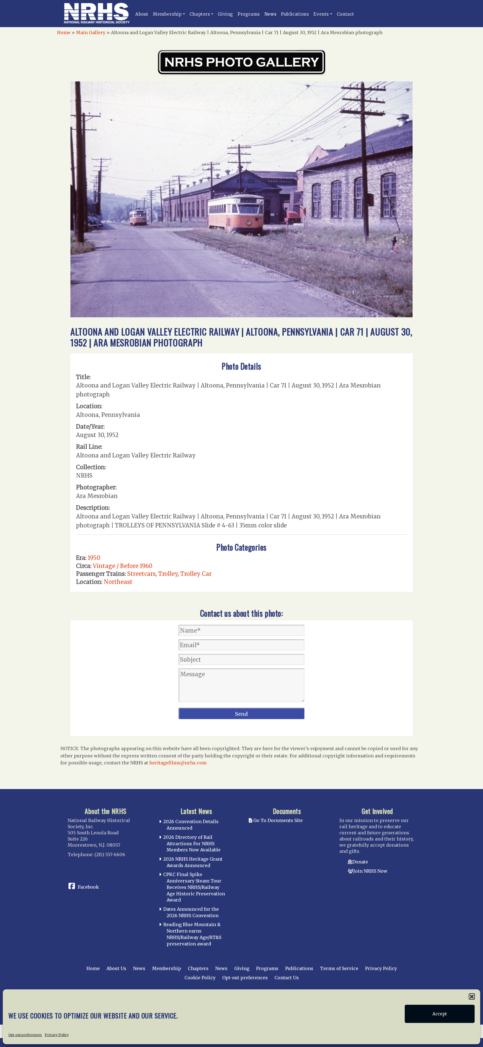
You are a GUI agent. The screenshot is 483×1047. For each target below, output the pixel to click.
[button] (472, 996)
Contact (345, 14)
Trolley (168, 573)
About (141, 14)
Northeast (118, 581)
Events (321, 14)
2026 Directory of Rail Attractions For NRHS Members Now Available (192, 843)
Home (63, 32)
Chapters (200, 14)
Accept (439, 1014)
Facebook (88, 887)
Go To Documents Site (277, 820)
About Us (116, 968)
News (270, 14)
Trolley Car (196, 573)
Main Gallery (90, 32)
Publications (295, 14)
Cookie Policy (200, 977)
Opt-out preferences (25, 1035)
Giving (225, 14)
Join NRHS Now (370, 871)
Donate (360, 862)
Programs (249, 14)
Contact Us (286, 977)
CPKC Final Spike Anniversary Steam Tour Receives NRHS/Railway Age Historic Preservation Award (194, 887)
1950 (94, 557)
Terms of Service (339, 968)
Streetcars (141, 573)
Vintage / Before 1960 (122, 565)
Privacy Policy (57, 1035)
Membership (167, 14)
